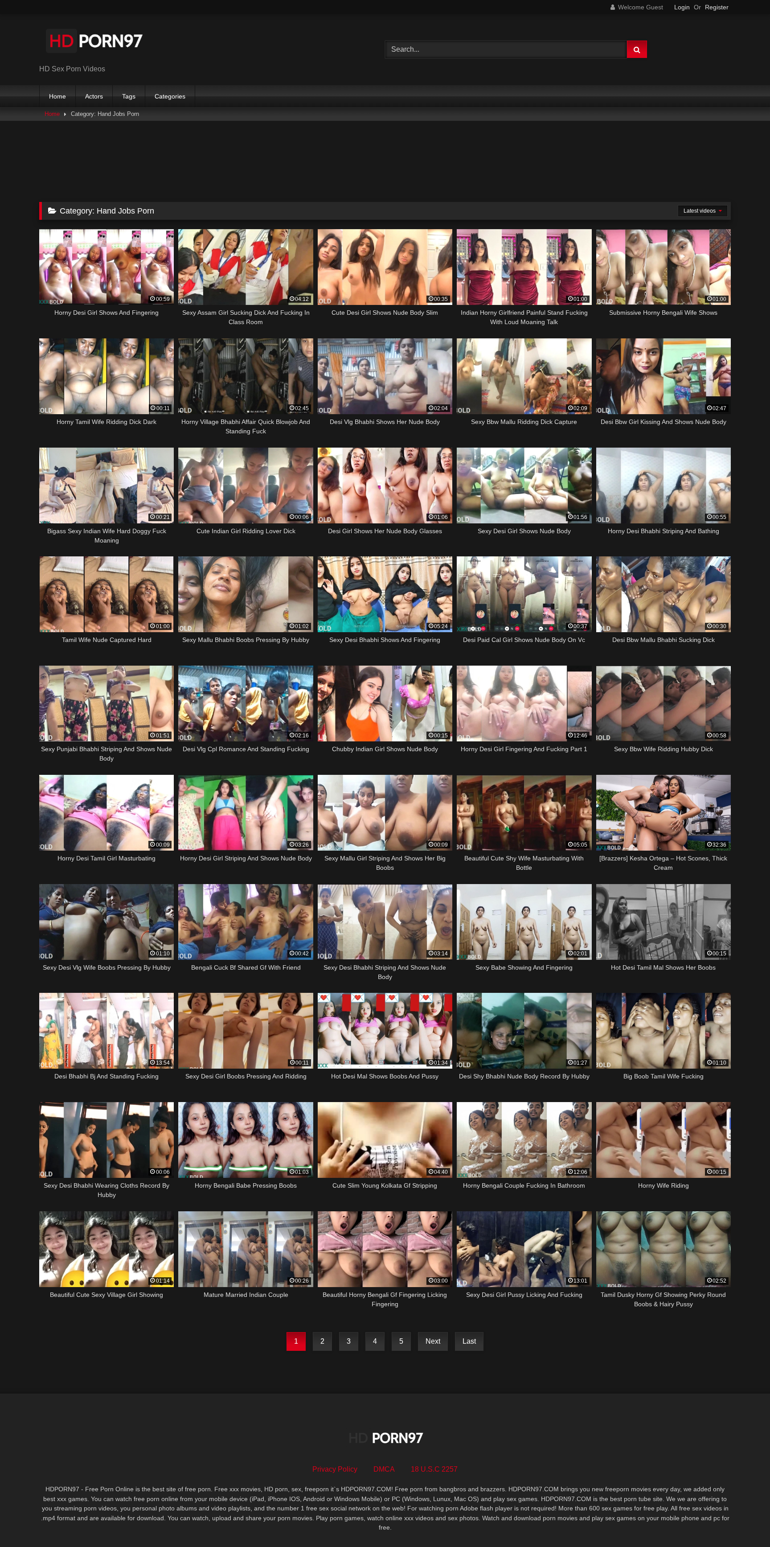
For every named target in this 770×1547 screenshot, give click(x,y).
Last (469, 1341)
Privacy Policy (334, 1469)
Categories (170, 96)
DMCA (384, 1469)
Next (433, 1341)
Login (682, 7)
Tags (128, 96)
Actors (94, 96)
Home (57, 96)
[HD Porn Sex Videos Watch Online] (95, 42)
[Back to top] (742, 1520)
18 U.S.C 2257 (434, 1469)
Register (717, 7)
